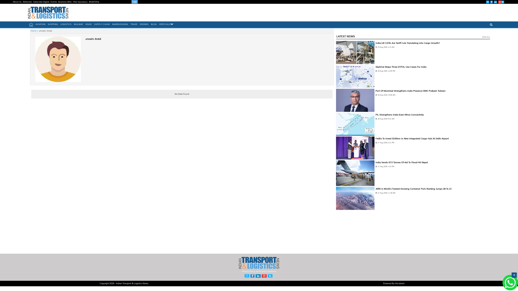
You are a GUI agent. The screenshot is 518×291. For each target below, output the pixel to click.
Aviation (40, 24)
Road (89, 24)
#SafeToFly (94, 2)
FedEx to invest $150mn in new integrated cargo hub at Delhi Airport (412, 138)
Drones (144, 24)
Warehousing (120, 24)
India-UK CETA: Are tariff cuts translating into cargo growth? (408, 43)
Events (54, 2)
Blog (154, 24)
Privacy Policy (248, 271)
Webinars (27, 2)
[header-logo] (48, 12)
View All (486, 37)
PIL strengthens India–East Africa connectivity (400, 114)
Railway (78, 24)
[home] (31, 24)
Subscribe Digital (41, 2)
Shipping (53, 24)
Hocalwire (400, 283)
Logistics (65, 24)
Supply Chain (102, 24)
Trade (134, 24)
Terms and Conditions (266, 271)
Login (135, 2)
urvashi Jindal (93, 38)
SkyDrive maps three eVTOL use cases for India (401, 67)
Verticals (165, 24)
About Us (17, 2)
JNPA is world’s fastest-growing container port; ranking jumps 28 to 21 (414, 189)
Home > (35, 31)
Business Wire (65, 2)
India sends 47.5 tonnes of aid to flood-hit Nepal (402, 162)
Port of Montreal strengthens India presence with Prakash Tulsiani (410, 91)
